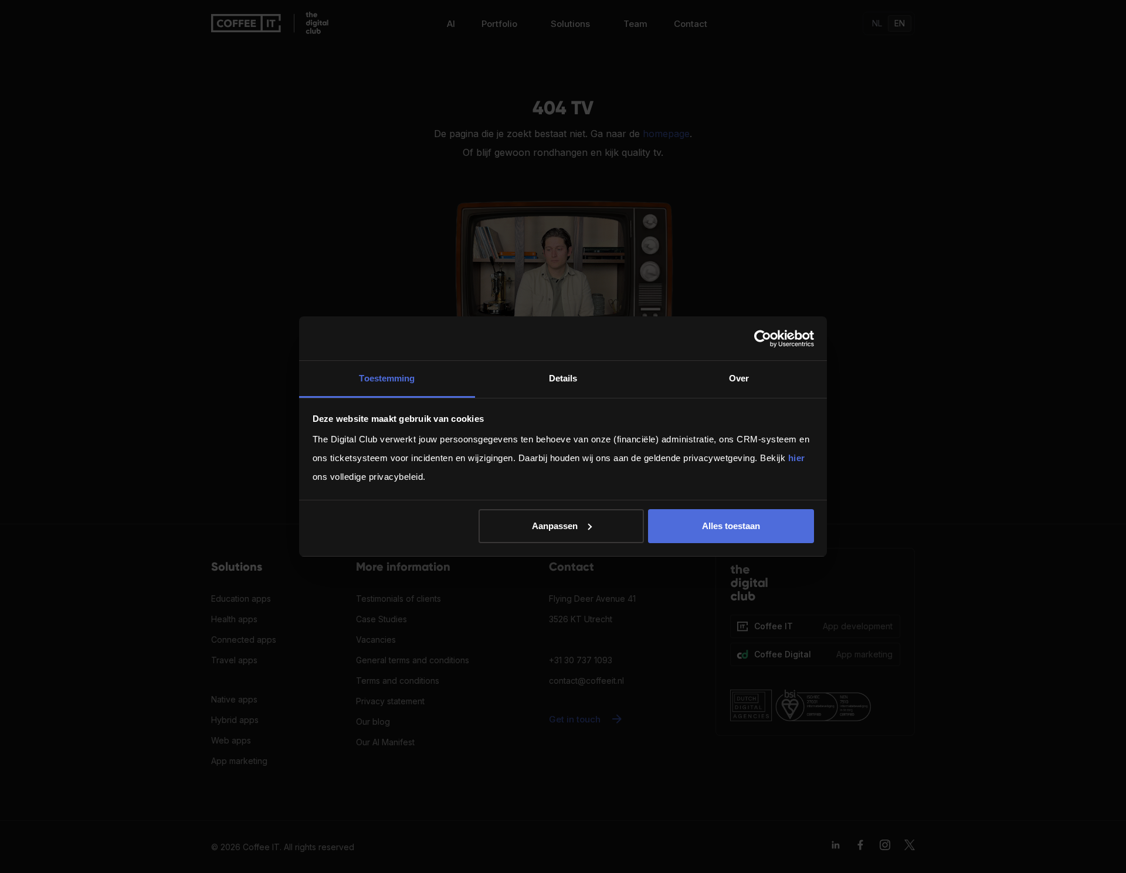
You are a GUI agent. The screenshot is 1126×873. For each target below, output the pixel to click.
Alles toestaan (731, 526)
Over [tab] (739, 378)
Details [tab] (563, 378)
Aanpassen (555, 526)
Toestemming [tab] (387, 378)
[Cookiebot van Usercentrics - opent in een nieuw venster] (762, 338)
